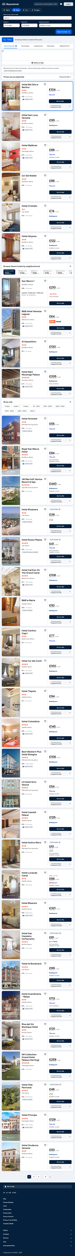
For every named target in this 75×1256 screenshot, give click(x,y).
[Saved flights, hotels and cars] (61, 4)
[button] (16, 46)
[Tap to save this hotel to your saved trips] (45, 84)
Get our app (10, 1186)
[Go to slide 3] (11, 107)
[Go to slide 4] (12, 107)
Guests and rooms (44, 22)
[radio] (22, 272)
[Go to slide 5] (14, 107)
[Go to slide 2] (9, 107)
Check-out (24, 22)
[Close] (70, 266)
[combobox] (37, 17)
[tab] (7, 10)
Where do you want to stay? (10, 14)
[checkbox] (7, 406)
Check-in (5, 22)
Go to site (60, 101)
